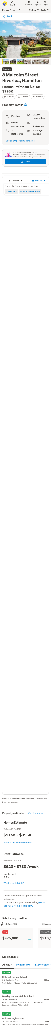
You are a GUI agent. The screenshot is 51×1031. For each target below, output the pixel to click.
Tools (43, 9)
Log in (45, 4)
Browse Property (10, 9)
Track (27, 161)
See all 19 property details (19, 140)
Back (9, 16)
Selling (32, 9)
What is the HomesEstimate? (18, 842)
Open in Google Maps (30, 191)
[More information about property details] (25, 105)
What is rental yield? (14, 882)
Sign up (38, 4)
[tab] (15, 180)
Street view (11, 191)
